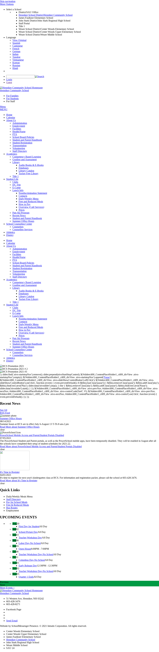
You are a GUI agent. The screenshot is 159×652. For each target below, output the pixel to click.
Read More (19, 427)
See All (3, 410)
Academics (11, 279)
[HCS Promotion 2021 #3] (79, 371)
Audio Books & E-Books (31, 290)
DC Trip (16, 310)
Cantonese (17, 45)
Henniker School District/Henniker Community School (46, 15)
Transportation (19, 271)
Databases (24, 293)
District (9, 360)
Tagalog (16, 57)
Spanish (16, 43)
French (15, 48)
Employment (18, 251)
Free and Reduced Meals (31, 327)
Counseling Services (22, 355)
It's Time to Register (10, 472)
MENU (3, 109)
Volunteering (18, 274)
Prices (22, 335)
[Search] (39, 76)
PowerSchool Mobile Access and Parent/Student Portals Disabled (32, 435)
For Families (12, 95)
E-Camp (16, 313)
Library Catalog (26, 296)
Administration (19, 248)
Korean (16, 62)
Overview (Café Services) (31, 332)
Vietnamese (18, 59)
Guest (9, 82)
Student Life (12, 304)
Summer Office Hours (23, 346)
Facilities (16, 254)
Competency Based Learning (26, 282)
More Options (7, 4)
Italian (15, 54)
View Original (19, 40)
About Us (11, 246)
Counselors (17, 352)
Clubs (15, 307)
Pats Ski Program (20, 338)
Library (16, 288)
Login (9, 79)
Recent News (19, 341)
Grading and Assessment (24, 285)
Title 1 (15, 302)
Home (9, 240)
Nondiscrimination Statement (33, 318)
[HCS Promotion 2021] (79, 366)
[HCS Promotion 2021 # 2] (79, 369)
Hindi (15, 68)
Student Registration (22, 268)
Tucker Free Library (28, 299)
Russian (16, 65)
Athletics (10, 358)
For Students (12, 98)
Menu (3, 106)
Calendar (10, 243)
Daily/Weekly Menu (29, 324)
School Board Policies (23, 262)
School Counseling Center (19, 349)
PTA (14, 260)
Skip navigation (7, 1)
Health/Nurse (18, 257)
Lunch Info (17, 316)
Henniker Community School (20, 639)
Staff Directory (19, 276)
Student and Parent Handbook (27, 265)
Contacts (23, 321)
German (16, 51)
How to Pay (24, 330)
